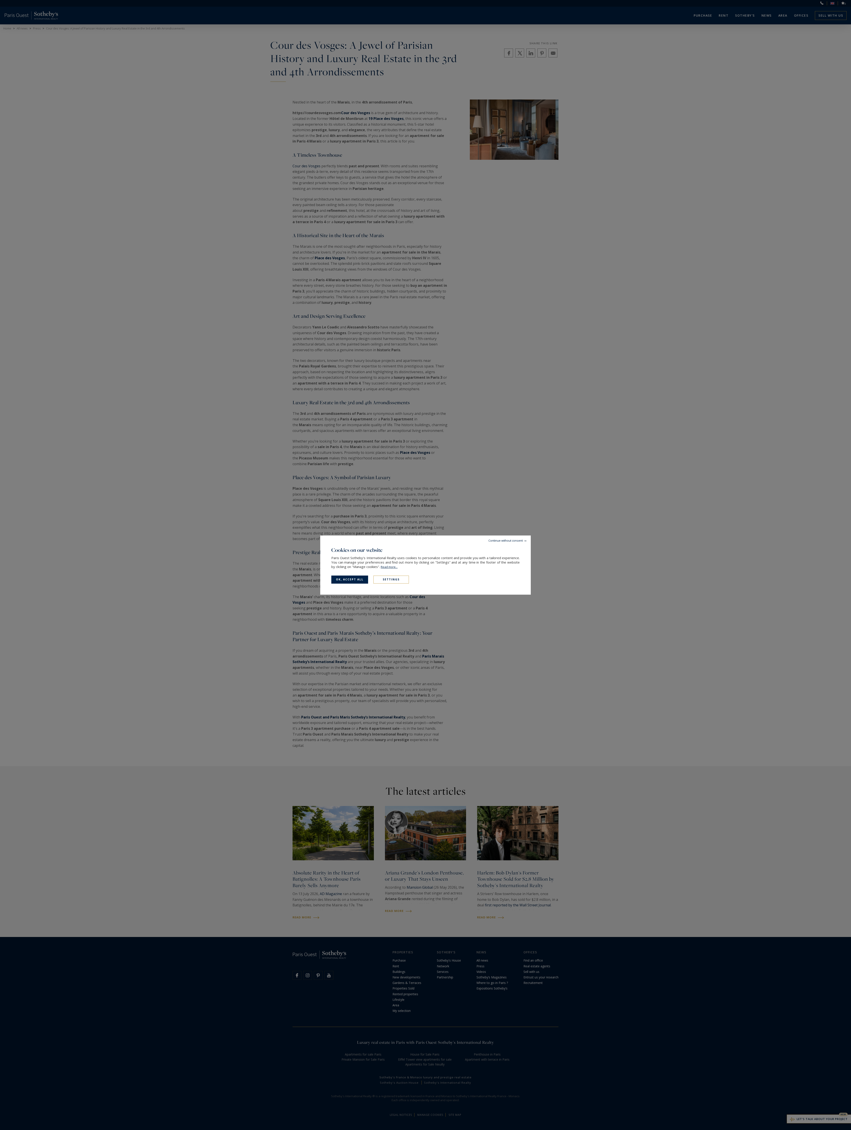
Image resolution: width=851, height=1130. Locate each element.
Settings (391, 579)
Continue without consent (505, 541)
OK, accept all (349, 579)
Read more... (389, 567)
